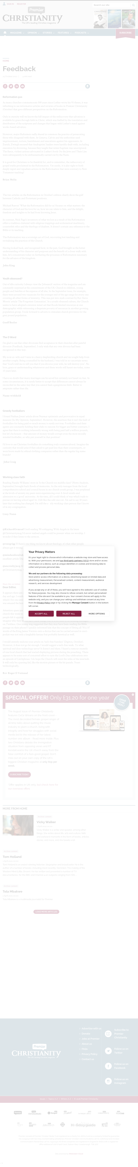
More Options (97, 613)
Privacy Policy (43, 602)
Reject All (69, 613)
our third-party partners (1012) (74, 560)
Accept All (41, 613)
